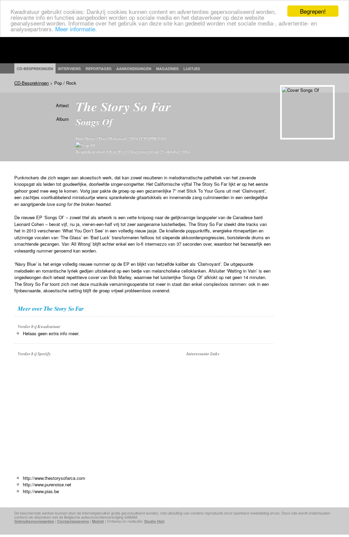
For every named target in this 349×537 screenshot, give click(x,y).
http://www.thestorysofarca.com (54, 478)
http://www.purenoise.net (47, 484)
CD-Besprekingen (31, 83)
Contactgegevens (73, 521)
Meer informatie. (76, 29)
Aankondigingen (133, 68)
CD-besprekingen (35, 68)
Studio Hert (154, 521)
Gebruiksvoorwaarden (34, 521)
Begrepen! (313, 11)
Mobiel (98, 521)
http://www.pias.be (41, 491)
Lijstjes (191, 68)
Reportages (98, 68)
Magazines (167, 68)
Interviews (69, 68)
